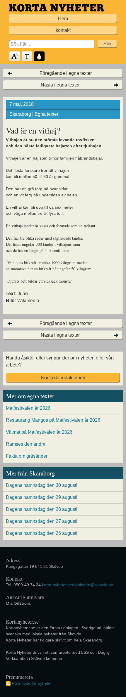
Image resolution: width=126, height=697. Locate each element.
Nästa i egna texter (60, 84)
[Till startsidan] (56, 8)
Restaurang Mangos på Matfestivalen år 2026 (53, 420)
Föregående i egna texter (66, 73)
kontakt (63, 30)
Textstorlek (15, 56)
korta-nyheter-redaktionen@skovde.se (77, 584)
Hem (63, 18)
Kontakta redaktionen (63, 377)
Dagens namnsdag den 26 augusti (41, 533)
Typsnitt (27, 56)
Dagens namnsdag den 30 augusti (41, 485)
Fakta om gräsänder (26, 456)
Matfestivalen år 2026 (28, 408)
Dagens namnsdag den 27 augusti (41, 521)
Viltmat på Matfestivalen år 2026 (39, 432)
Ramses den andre (25, 444)
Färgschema (39, 56)
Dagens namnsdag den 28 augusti (41, 509)
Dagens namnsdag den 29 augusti (41, 497)
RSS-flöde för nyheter (32, 683)
